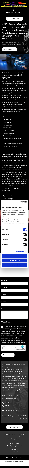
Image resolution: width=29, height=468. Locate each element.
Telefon (3, 302)
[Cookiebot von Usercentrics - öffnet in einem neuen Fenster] (20, 202)
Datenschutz (14, 451)
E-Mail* (3, 295)
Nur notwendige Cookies (15, 265)
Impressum (14, 449)
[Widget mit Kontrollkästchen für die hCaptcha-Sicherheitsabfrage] (13, 348)
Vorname (4, 280)
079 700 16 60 (9, 406)
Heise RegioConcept (17, 457)
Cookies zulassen (14, 256)
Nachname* (4, 287)
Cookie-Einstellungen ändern (14, 467)
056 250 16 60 (9, 403)
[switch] (25, 234)
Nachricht (4, 309)
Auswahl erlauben (14, 260)
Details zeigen (20, 251)
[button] (14, 19)
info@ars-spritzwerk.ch (15, 12)
